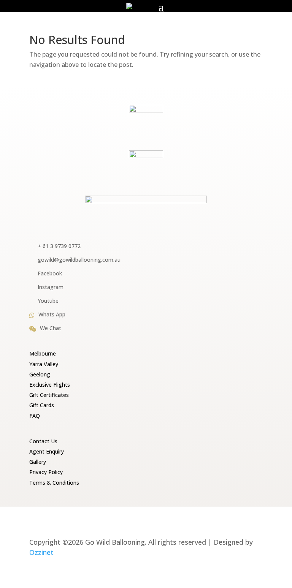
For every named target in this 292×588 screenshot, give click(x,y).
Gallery (37, 461)
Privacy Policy (46, 472)
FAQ (34, 415)
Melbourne (42, 353)
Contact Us (43, 441)
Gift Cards (41, 405)
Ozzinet (41, 552)
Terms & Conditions (54, 482)
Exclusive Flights (49, 384)
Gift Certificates (49, 394)
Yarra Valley (43, 364)
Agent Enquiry (46, 451)
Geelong (39, 374)
